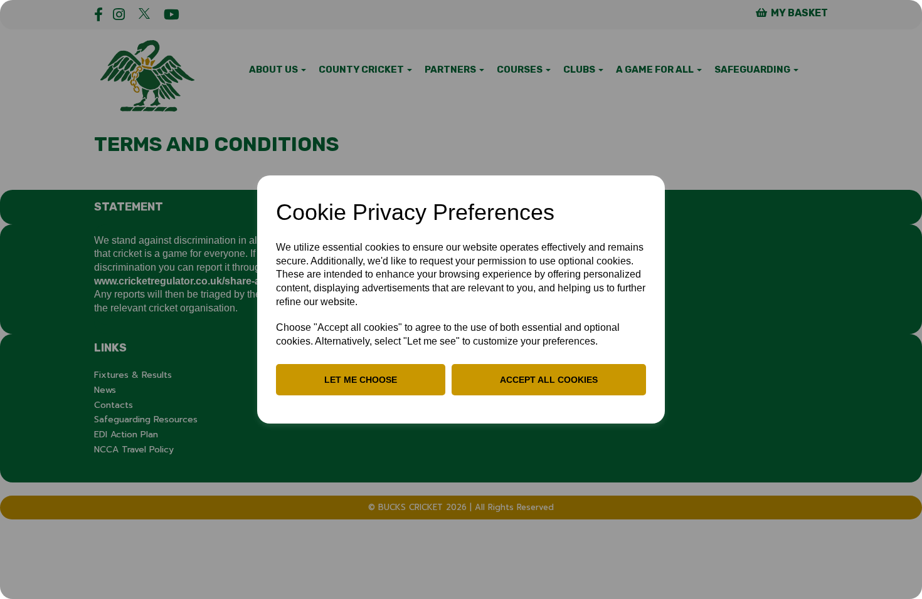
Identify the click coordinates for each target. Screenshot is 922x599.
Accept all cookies (549, 380)
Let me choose (360, 380)
